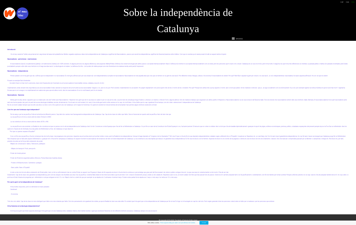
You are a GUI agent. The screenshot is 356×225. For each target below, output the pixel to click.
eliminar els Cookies (189, 222)
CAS (347, 2)
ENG (353, 2)
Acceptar (204, 222)
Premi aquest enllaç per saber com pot (171, 222)
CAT (342, 2)
